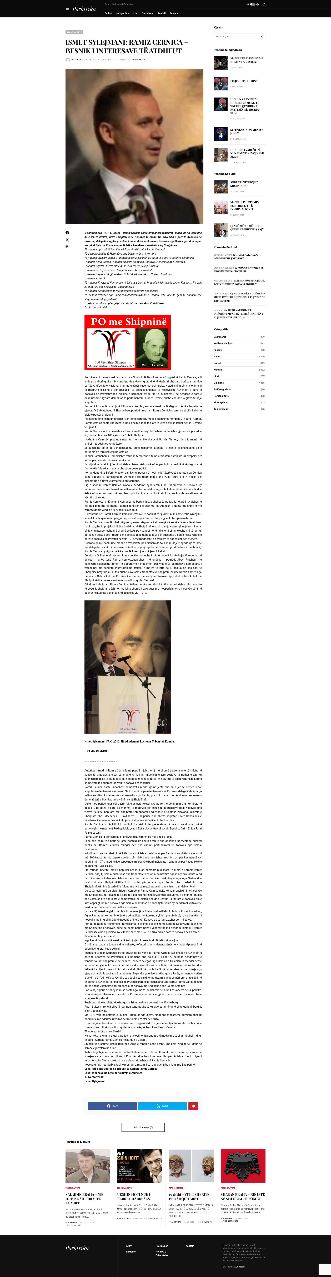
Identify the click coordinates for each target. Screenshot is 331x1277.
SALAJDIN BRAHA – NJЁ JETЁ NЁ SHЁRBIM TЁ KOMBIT (84, 1198)
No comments (138, 60)
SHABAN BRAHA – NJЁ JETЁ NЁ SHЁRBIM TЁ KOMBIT (243, 1196)
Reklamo (131, 1251)
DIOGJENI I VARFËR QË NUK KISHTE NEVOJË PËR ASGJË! (247, 153)
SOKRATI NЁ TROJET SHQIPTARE (244, 183)
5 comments (75, 1225)
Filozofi (218, 350)
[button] (67, 8)
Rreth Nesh (162, 1246)
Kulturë (218, 369)
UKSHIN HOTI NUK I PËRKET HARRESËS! (134, 1196)
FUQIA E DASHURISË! (244, 80)
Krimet (217, 363)
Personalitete (74, 32)
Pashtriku (84, 8)
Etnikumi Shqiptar (223, 343)
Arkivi (129, 1246)
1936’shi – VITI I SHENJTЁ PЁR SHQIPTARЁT (189, 1196)
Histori (217, 356)
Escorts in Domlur (223, 254)
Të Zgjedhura (221, 409)
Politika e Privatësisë (162, 1253)
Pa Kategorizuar (223, 389)
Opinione (219, 382)
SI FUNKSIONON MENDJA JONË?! (247, 131)
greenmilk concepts (224, 267)
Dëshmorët (220, 337)
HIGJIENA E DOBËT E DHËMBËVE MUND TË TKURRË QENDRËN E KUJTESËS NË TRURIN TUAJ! (244, 106)
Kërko (262, 36)
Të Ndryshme (221, 402)
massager (219, 293)
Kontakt (190, 1246)
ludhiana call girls (223, 280)
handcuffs (219, 310)
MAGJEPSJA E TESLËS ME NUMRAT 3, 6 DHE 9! (246, 59)
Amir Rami (240, 1267)
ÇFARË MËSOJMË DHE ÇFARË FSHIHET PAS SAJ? (247, 227)
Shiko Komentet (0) (143, 1127)
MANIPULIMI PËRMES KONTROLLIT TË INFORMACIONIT (244, 205)
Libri (216, 376)
